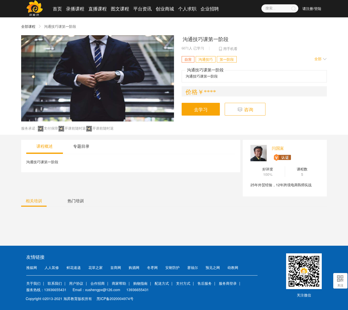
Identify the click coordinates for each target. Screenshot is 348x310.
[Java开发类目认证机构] (282, 157)
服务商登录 (228, 283)
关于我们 (33, 283)
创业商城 (165, 8)
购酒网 (134, 267)
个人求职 (187, 8)
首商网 (115, 267)
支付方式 (183, 283)
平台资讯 (142, 8)
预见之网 (213, 267)
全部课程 (28, 26)
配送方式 (162, 283)
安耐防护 (172, 267)
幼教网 (232, 267)
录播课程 (75, 8)
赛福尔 (192, 267)
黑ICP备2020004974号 (115, 298)
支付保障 (51, 128)
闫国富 (278, 148)
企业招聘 (209, 8)
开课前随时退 (75, 128)
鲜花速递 (73, 267)
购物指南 (140, 283)
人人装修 (52, 267)
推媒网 (31, 267)
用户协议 (76, 283)
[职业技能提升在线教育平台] (34, 8)
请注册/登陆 (311, 8)
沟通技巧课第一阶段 (60, 26)
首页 (57, 8)
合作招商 (97, 283)
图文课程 (120, 8)
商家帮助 (119, 283)
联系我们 (55, 283)
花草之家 (95, 267)
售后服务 (204, 283)
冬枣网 (152, 267)
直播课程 (97, 8)
